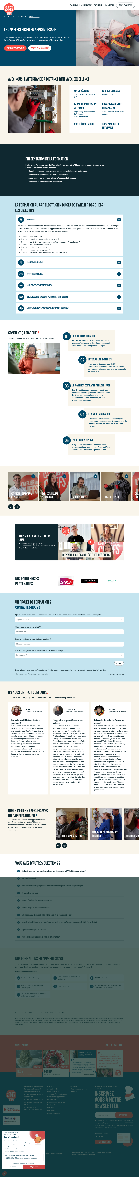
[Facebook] (106, 1045)
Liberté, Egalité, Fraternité (54, 1153)
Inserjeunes (19, 1024)
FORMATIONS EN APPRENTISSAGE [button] (81, 5)
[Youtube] (120, 1045)
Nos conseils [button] (109, 5)
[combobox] (16, 620)
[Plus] (33, 476)
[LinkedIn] (111, 1045)
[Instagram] (115, 1045)
